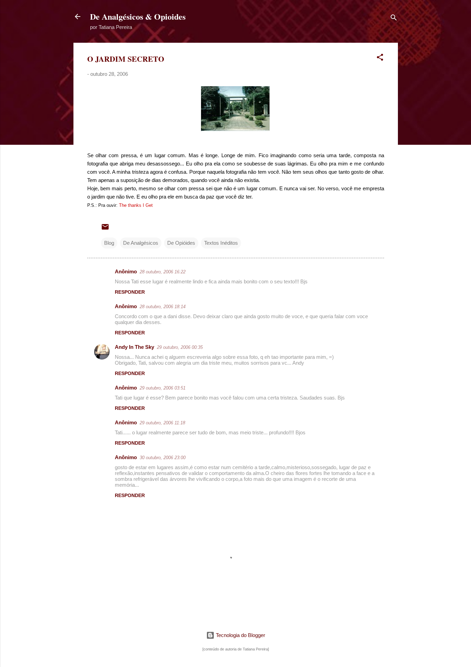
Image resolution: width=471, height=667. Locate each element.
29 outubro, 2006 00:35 (180, 347)
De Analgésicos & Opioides (138, 16)
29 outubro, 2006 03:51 (163, 388)
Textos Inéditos (221, 243)
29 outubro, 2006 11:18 (162, 422)
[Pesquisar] (394, 18)
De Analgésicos (140, 243)
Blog (109, 243)
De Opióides (181, 243)
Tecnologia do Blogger (239, 635)
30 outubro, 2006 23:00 (163, 457)
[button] (380, 58)
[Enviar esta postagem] (105, 229)
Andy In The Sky (134, 347)
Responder (130, 292)
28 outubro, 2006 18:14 (163, 306)
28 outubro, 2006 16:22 (163, 271)
